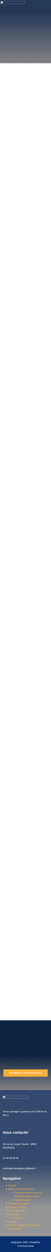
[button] (43, 6)
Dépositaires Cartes (19, 1203)
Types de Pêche (17, 1210)
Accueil (12, 1185)
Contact (12, 1221)
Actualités (13, 1214)
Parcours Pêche (17, 1207)
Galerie (18, 1218)
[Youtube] (16, 1121)
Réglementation (22, 1200)
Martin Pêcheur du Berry (21, 1189)
